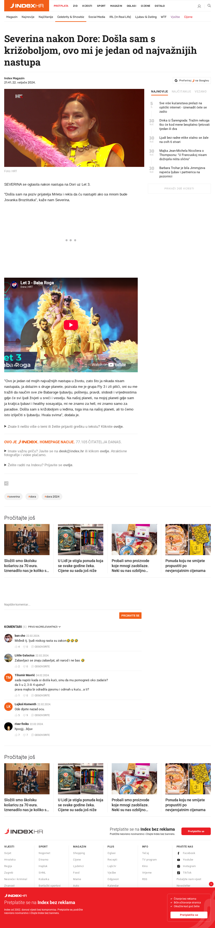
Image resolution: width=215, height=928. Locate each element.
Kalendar (113, 885)
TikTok (187, 872)
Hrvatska (10, 859)
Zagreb (8, 872)
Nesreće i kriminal (15, 879)
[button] (9, 538)
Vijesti (87, 5)
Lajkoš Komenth (25, 704)
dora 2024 (52, 496)
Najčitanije (46, 17)
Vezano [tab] (201, 91)
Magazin (11, 17)
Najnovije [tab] (159, 91)
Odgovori (113, 879)
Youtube (188, 859)
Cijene (145, 5)
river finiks (22, 724)
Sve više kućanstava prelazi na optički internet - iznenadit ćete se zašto (183, 107)
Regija (8, 866)
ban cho (20, 635)
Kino (145, 866)
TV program (149, 859)
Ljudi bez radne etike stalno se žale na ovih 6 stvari (183, 140)
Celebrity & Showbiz (70, 17)
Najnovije (28, 17)
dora (32, 496)
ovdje (104, 451)
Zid (75, 5)
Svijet (7, 853)
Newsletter (183, 885)
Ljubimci (78, 866)
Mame (77, 879)
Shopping (79, 853)
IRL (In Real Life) (120, 17)
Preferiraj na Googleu (194, 80)
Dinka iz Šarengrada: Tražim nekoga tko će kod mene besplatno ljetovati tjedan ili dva (184, 125)
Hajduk (43, 866)
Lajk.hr (112, 866)
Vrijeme (147, 872)
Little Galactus (24, 655)
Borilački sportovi (49, 885)
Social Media (96, 17)
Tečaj (145, 853)
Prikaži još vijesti (179, 188)
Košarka (44, 879)
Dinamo (43, 859)
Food (76, 872)
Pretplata (61, 5)
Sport (101, 5)
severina (13, 496)
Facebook (189, 853)
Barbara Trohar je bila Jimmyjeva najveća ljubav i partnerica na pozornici (182, 172)
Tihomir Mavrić (25, 675)
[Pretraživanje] (208, 6)
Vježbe (175, 17)
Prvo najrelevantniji (43, 626)
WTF (163, 17)
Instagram (189, 866)
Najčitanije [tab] (181, 91)
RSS (144, 879)
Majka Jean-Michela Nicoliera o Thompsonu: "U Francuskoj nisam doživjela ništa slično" (183, 155)
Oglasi (131, 5)
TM (8, 678)
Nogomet (44, 853)
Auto (76, 885)
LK (8, 707)
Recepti (112, 859)
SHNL (42, 872)
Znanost (9, 885)
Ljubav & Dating (146, 17)
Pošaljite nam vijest (189, 879)
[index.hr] (26, 5)
